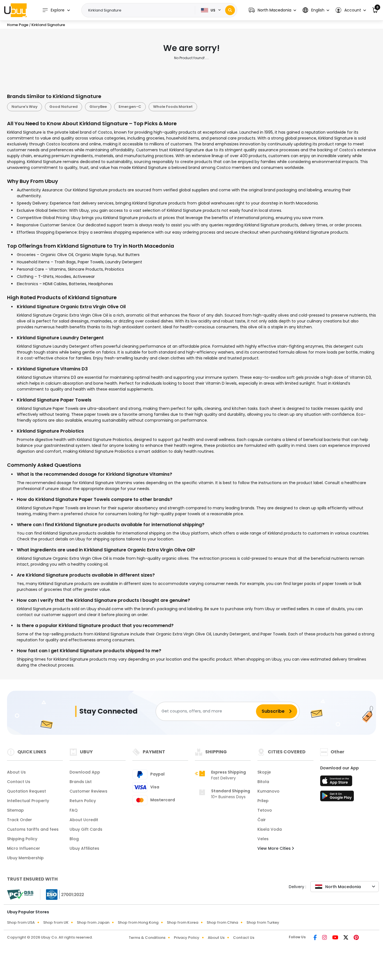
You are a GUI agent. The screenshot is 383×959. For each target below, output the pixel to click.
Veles (263, 839)
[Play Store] (337, 798)
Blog (74, 839)
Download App (85, 772)
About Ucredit (84, 820)
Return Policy (83, 801)
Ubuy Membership (25, 858)
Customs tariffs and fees (33, 829)
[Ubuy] (15, 10)
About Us (16, 772)
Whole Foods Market (173, 106)
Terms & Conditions (147, 937)
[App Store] (337, 782)
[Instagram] (325, 938)
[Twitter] (346, 938)
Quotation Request (26, 791)
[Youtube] (335, 938)
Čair (261, 820)
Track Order (19, 820)
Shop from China (222, 922)
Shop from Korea (182, 922)
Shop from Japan (93, 922)
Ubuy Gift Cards (86, 829)
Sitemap (15, 810)
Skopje (264, 772)
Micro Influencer (23, 848)
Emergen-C (130, 106)
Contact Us (18, 781)
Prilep (263, 801)
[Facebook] (315, 938)
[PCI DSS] (20, 895)
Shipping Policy (22, 839)
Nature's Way (24, 106)
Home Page (17, 24)
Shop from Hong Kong (138, 922)
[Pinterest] (356, 938)
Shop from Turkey (262, 922)
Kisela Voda (269, 829)
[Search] (230, 10)
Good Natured (63, 106)
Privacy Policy (186, 937)
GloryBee (98, 106)
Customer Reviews (88, 791)
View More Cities (274, 848)
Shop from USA (21, 922)
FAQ (74, 810)
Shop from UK (55, 922)
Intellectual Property (28, 801)
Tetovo (264, 810)
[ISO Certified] (62, 894)
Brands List (81, 781)
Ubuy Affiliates (84, 848)
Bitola (263, 781)
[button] (272, 10)
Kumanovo (268, 791)
